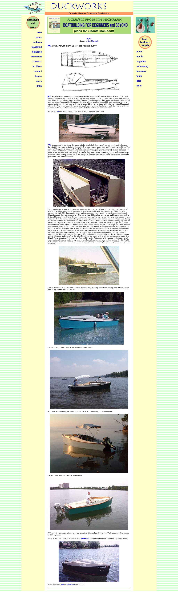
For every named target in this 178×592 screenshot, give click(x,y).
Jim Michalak (93, 41)
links (39, 86)
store (39, 81)
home (39, 37)
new (39, 32)
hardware (141, 71)
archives (37, 66)
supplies (141, 61)
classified (36, 47)
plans (139, 51)
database (37, 51)
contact (38, 71)
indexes (37, 42)
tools (139, 76)
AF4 (89, 38)
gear (138, 81)
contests (37, 61)
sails (138, 85)
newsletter (36, 56)
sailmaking (142, 66)
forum (38, 76)
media (139, 56)
